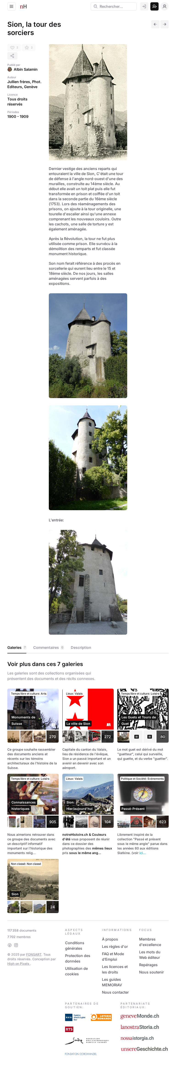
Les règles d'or (115, 946)
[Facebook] (9, 945)
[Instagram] (16, 945)
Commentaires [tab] (48, 647)
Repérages (148, 965)
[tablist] (88, 647)
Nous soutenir (151, 972)
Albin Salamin (26, 69)
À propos (110, 939)
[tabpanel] (88, 786)
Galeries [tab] (16, 647)
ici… (142, 853)
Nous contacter (115, 992)
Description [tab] (81, 647)
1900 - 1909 (17, 116)
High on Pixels (18, 963)
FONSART (33, 954)
